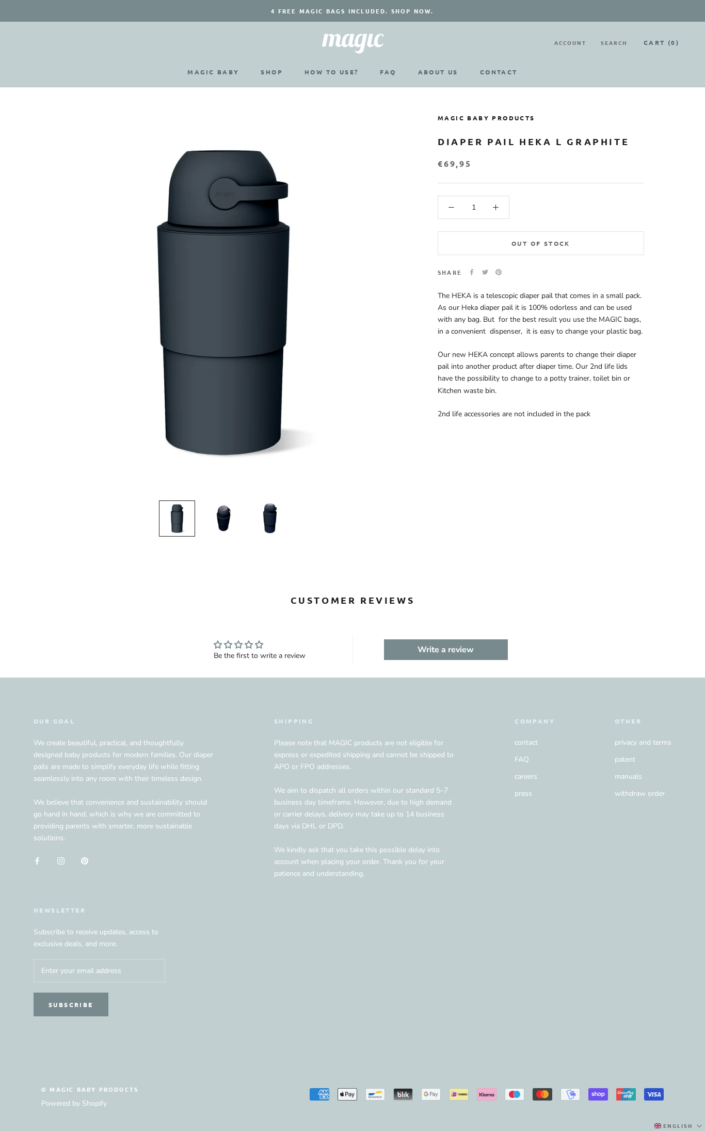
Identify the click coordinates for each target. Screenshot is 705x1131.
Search (614, 42)
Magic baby (213, 72)
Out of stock (540, 243)
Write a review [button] (446, 649)
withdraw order (640, 793)
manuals (628, 776)
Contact (499, 72)
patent (625, 759)
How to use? (331, 72)
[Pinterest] (498, 272)
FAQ (388, 72)
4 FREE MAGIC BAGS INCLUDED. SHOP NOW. (352, 11)
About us (438, 72)
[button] (679, 1125)
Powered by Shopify (74, 1103)
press (523, 793)
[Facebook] (472, 272)
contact (526, 742)
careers (526, 776)
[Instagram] (61, 860)
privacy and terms (643, 742)
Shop (272, 72)
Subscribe (71, 1004)
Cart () (661, 42)
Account (570, 42)
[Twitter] (485, 272)
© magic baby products (89, 1089)
